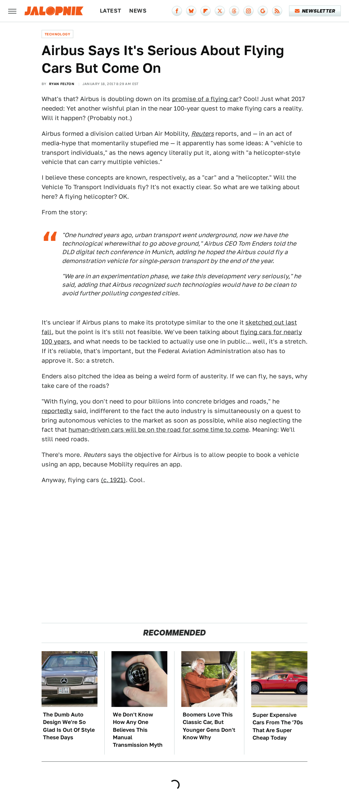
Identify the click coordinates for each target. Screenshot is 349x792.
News (138, 10)
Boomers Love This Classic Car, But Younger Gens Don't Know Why (209, 726)
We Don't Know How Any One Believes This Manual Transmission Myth (138, 729)
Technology (57, 34)
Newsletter (318, 10)
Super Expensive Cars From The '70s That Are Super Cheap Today (278, 726)
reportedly (57, 410)
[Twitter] (220, 11)
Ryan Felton (61, 84)
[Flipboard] (205, 11)
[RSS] (277, 11)
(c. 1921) (113, 479)
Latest (110, 10)
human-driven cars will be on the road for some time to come (159, 429)
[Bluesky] (191, 11)
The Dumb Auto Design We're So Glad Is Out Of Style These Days (69, 726)
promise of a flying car (205, 98)
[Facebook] (177, 11)
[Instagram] (248, 11)
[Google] (263, 11)
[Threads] (234, 11)
